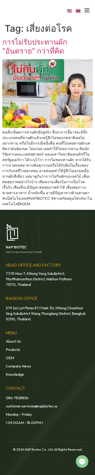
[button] (86, 10)
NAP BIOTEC (16, 247)
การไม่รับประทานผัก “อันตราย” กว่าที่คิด (34, 46)
